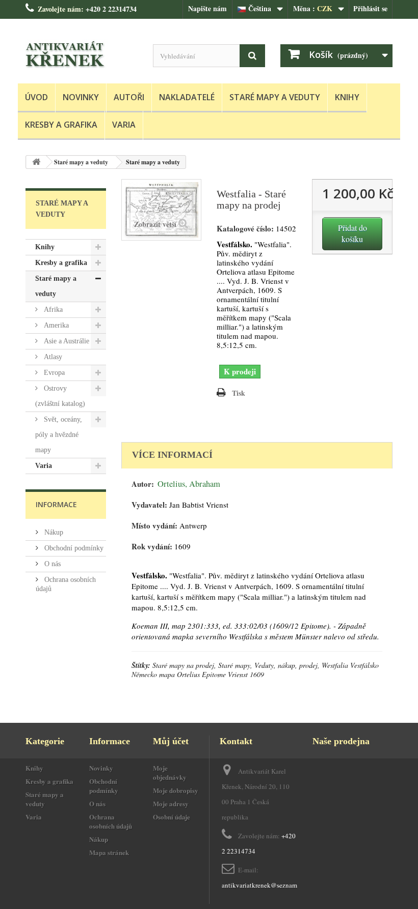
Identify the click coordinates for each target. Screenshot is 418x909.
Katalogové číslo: (245, 228)
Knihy (347, 97)
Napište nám (207, 8)
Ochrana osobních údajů (110, 821)
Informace (56, 504)
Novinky (81, 97)
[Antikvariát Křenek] (81, 55)
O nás (51, 564)
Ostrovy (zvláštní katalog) (60, 396)
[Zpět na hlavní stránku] (36, 162)
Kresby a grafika (61, 124)
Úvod (36, 97)
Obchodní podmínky (72, 548)
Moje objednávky (170, 772)
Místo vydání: (154, 525)
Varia (124, 124)
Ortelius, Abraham (189, 483)
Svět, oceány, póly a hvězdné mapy (58, 435)
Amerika (55, 325)
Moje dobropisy (175, 790)
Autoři (129, 97)
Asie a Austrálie (65, 341)
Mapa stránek (109, 852)
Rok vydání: (152, 546)
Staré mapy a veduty (274, 97)
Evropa (53, 372)
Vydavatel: (149, 505)
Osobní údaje (171, 817)
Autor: (143, 484)
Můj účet (171, 741)
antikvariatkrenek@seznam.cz (263, 885)
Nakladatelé (187, 97)
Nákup (52, 532)
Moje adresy (171, 803)
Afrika (52, 309)
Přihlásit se (370, 8)
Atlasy (52, 357)
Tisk (238, 393)
